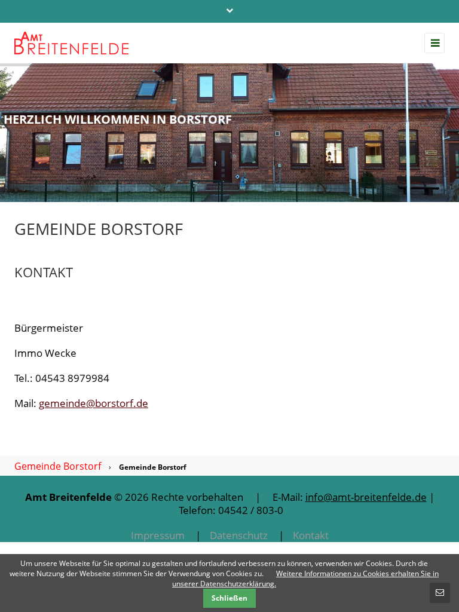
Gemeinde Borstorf (57, 466)
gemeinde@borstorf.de (93, 403)
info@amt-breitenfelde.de (366, 497)
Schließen (229, 598)
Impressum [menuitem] (158, 535)
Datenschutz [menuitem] (239, 535)
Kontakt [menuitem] (311, 535)
